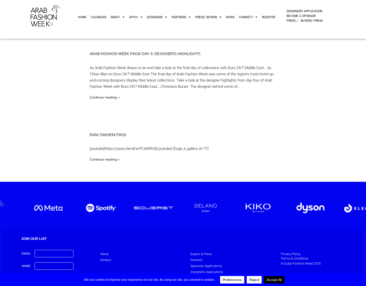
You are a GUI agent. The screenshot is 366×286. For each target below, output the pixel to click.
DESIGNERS (155, 17)
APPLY (133, 17)
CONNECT (246, 17)
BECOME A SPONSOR (301, 16)
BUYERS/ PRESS (312, 20)
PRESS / (292, 20)
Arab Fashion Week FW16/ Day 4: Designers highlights (145, 54)
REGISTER (268, 17)
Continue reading (103, 97)
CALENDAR (98, 17)
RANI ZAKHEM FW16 (108, 135)
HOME (82, 17)
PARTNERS (179, 17)
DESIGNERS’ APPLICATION (304, 11)
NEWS (230, 17)
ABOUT (115, 17)
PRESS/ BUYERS (206, 17)
